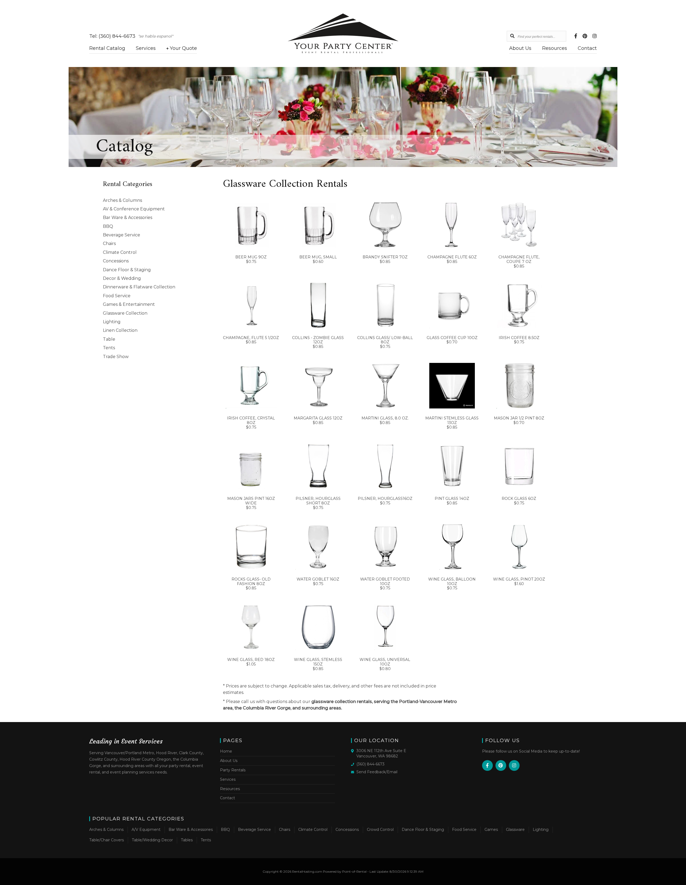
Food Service (117, 295)
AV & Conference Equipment (134, 208)
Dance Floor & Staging (127, 269)
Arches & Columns (122, 200)
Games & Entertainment (129, 304)
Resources (554, 48)
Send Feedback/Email (376, 771)
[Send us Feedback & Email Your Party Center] (353, 771)
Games (491, 829)
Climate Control (120, 252)
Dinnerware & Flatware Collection (139, 286)
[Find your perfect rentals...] (512, 36)
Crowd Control (380, 829)
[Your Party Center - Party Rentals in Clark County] (343, 52)
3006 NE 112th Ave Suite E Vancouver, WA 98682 (381, 753)
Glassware (515, 829)
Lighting (112, 321)
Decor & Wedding (122, 278)
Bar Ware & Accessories (127, 217)
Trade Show (116, 356)
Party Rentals (232, 770)
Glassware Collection (125, 313)
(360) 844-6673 (370, 764)
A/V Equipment (146, 829)
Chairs (109, 243)
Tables (187, 840)
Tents (109, 347)
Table (109, 339)
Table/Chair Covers (106, 840)
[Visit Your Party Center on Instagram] (594, 36)
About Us (520, 48)
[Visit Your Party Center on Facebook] (575, 36)
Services (146, 48)
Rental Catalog (107, 48)
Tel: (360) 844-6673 (112, 36)
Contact (587, 48)
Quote (183, 48)
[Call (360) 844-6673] (353, 764)
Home (226, 751)
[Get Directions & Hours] (353, 751)
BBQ (108, 226)
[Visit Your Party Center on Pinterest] (585, 36)
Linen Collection (120, 330)
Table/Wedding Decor (152, 840)
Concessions (116, 260)
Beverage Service (121, 234)
